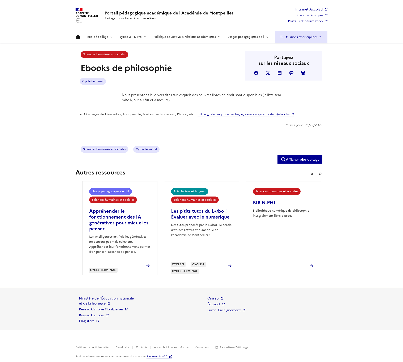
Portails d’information (305, 20)
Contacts (141, 347)
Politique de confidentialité (92, 347)
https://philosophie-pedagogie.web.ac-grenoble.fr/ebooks (244, 114)
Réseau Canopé (91, 315)
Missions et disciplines (301, 37)
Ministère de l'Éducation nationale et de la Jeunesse (106, 301)
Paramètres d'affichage (234, 347)
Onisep (213, 298)
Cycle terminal (92, 81)
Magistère (86, 320)
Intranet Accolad (309, 9)
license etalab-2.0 (157, 356)
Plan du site (122, 347)
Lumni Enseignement (224, 310)
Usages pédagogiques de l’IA (248, 37)
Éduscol (213, 304)
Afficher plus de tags (302, 159)
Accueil (78, 37)
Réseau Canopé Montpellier (101, 309)
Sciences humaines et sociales (104, 54)
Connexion (201, 347)
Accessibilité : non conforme (171, 347)
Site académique (309, 15)
